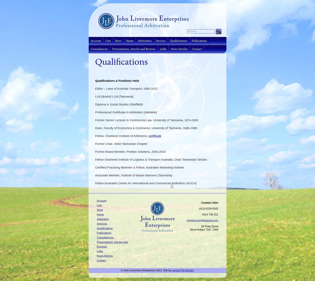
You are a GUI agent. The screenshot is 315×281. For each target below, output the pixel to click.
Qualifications (178, 41)
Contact (197, 49)
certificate (155, 136)
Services (161, 41)
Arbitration (145, 41)
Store (118, 41)
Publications (199, 41)
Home (130, 41)
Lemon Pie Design (183, 270)
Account (96, 41)
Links (163, 49)
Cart (108, 41)
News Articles (179, 49)
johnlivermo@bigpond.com (202, 220)
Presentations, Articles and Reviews (134, 49)
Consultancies (99, 49)
